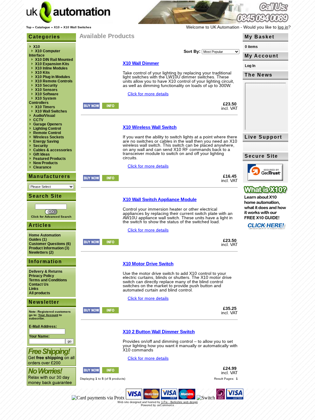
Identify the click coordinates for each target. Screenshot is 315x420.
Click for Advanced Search (51, 216)
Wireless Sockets (48, 137)
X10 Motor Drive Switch (148, 263)
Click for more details (148, 94)
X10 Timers (45, 107)
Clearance (42, 167)
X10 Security (46, 85)
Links (33, 289)
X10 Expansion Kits (52, 64)
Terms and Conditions (48, 280)
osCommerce (165, 405)
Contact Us (39, 284)
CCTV (38, 120)
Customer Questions (47, 244)
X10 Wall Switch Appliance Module (160, 199)
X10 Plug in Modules (52, 77)
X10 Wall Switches (77, 27)
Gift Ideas (41, 154)
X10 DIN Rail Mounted (54, 59)
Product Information (46, 248)
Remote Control (47, 133)
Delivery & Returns (45, 271)
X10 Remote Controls (54, 81)
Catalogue (42, 27)
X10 (57, 27)
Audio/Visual (44, 115)
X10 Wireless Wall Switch (150, 127)
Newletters (38, 252)
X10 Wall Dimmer (141, 63)
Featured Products (49, 159)
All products (39, 293)
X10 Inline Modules (51, 68)
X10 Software (46, 94)
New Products (45, 163)
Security (40, 146)
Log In (250, 66)
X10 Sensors (46, 90)
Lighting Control (47, 128)
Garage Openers (47, 124)
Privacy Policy (41, 276)
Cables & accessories (52, 150)
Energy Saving (46, 141)
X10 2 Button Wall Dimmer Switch (159, 331)
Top (28, 27)
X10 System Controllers (42, 100)
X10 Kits (42, 72)
